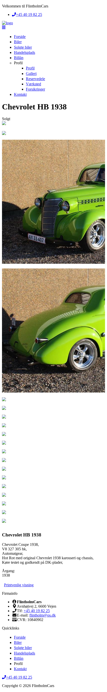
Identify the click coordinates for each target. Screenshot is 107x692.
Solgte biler (23, 47)
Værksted (33, 84)
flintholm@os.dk (42, 615)
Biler (18, 42)
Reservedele (35, 79)
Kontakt (20, 94)
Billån (18, 58)
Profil (18, 63)
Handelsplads (24, 52)
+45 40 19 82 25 (37, 611)
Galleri (31, 73)
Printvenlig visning (19, 585)
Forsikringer (35, 89)
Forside (20, 36)
